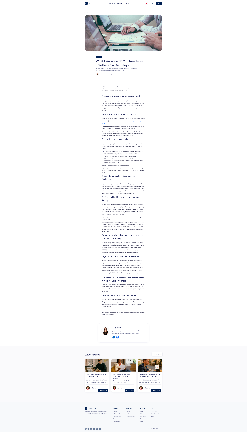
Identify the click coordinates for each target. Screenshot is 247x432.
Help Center (143, 416)
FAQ (141, 413)
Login (152, 3)
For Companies (116, 421)
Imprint (152, 416)
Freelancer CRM (117, 416)
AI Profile (115, 411)
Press (141, 421)
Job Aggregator (117, 413)
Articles (128, 411)
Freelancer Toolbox (130, 416)
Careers (142, 418)
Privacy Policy (154, 411)
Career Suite (116, 418)
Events (127, 413)
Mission (142, 411)
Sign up (159, 3)
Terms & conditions (155, 413)
